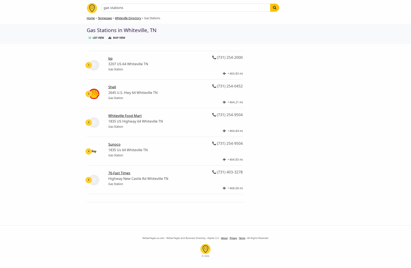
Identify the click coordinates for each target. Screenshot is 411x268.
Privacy (233, 238)
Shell (112, 87)
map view (119, 37)
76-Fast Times (119, 173)
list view (98, 37)
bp (110, 58)
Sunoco (114, 144)
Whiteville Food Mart (125, 115)
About (224, 238)
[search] (274, 8)
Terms (242, 238)
